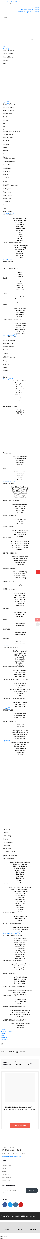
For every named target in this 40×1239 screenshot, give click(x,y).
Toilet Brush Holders (20, 506)
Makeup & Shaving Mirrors (20, 530)
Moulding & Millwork (9, 358)
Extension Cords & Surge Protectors (20, 689)
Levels (5, 181)
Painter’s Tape (20, 333)
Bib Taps (20, 480)
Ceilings (5, 361)
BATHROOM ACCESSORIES (11, 500)
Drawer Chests (20, 955)
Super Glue (20, 288)
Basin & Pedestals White (20, 491)
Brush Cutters (20, 224)
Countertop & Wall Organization (20, 1012)
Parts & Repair (20, 391)
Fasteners (6, 353)
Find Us (20, 1229)
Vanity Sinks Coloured (20, 493)
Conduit (20, 687)
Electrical (6, 646)
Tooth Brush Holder (20, 597)
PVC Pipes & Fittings (10, 406)
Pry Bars (5, 147)
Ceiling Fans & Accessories (20, 651)
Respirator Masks (20, 327)
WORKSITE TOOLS (6, 1031)
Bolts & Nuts (20, 907)
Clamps (5, 154)
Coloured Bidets (20, 623)
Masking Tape (20, 312)
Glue (20, 282)
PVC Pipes (20, 414)
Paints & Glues (7, 260)
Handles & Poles (8, 57)
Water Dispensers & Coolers (20, 731)
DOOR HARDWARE (8, 858)
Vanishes (20, 303)
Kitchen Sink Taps (20, 472)
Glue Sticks (20, 290)
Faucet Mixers (7, 453)
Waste (20, 403)
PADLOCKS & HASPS (9, 913)
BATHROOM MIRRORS (9, 527)
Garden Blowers (20, 228)
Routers (20, 238)
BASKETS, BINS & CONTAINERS (12, 960)
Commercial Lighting (20, 653)
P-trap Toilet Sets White (20, 545)
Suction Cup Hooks (20, 999)
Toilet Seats (20, 549)
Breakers (20, 693)
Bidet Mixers (20, 462)
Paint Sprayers (20, 329)
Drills (20, 232)
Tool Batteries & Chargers (20, 246)
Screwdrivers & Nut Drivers (11, 131)
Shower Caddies (20, 563)
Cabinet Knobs (20, 725)
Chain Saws (20, 226)
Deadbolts (20, 880)
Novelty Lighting (20, 659)
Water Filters (20, 399)
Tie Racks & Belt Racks (20, 939)
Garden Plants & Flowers (10, 855)
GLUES (5, 278)
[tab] (33, 1063)
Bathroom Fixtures (9, 482)
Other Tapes (20, 314)
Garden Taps (20, 474)
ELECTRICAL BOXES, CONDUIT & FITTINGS (16, 680)
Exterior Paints (20, 299)
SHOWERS (6, 609)
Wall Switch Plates (20, 674)
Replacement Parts (20, 716)
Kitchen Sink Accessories (20, 733)
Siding (5, 377)
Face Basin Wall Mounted (20, 489)
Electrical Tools (20, 704)
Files (4, 208)
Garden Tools (7, 829)
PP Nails (20, 911)
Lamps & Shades (20, 661)
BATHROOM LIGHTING (9, 581)
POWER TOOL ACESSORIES (12, 242)
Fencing (5, 370)
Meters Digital (7, 195)
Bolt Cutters (7, 141)
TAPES (5, 304)
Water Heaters (20, 395)
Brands (3, 1033)
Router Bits (20, 256)
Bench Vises (6, 171)
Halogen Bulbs (20, 753)
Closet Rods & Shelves (20, 941)
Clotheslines (20, 1026)
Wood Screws (20, 905)
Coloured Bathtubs (20, 633)
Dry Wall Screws (20, 897)
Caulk (20, 272)
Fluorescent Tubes (20, 749)
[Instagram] (15, 1204)
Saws (20, 234)
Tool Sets (6, 178)
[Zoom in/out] (6, 1236)
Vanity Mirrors (20, 536)
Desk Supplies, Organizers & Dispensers (20, 990)
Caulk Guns (20, 274)
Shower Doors (20, 616)
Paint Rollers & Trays (20, 323)
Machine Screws (20, 899)
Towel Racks (20, 605)
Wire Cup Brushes (20, 250)
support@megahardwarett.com (11, 1156)
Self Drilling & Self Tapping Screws (20, 887)
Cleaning (5, 49)
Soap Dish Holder (20, 601)
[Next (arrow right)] (2, 1238)
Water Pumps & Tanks (20, 381)
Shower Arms (20, 387)
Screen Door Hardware (20, 864)
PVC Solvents (20, 410)
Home (3, 1030)
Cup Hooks (20, 1003)
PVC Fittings (20, 412)
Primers (20, 301)
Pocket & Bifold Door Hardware (20, 862)
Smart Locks (20, 874)
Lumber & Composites (10, 337)
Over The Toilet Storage (20, 572)
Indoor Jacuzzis (20, 644)
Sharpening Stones (9, 162)
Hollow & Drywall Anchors (20, 891)
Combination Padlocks (20, 916)
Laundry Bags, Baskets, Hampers (20, 1024)
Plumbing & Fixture (9, 379)
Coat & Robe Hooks (20, 599)
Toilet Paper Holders (20, 595)
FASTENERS (6, 884)
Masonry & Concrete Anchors (20, 889)
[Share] (2, 1236)
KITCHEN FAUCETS (8, 710)
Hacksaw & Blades (8, 110)
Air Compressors (20, 222)
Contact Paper (20, 959)
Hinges (20, 882)
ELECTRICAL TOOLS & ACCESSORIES (14, 699)
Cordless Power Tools (20, 218)
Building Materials (8, 335)
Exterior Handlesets (20, 868)
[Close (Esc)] (1, 1236)
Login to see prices (20, 1125)
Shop (2, 1035)
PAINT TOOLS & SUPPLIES (12, 320)
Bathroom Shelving (20, 578)
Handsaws (6, 205)
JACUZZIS (6, 638)
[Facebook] (4, 1204)
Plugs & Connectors (20, 672)
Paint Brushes (20, 331)
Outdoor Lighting (20, 657)
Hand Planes (7, 168)
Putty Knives (7, 198)
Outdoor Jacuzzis (20, 642)
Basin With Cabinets (20, 495)
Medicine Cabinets (20, 534)
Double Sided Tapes (20, 308)
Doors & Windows (8, 350)
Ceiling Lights (20, 663)
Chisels (5, 117)
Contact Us (4, 1039)
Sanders (20, 236)
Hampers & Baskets (20, 574)
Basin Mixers (20, 460)
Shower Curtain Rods (20, 561)
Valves (20, 401)
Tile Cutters (6, 202)
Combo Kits (20, 230)
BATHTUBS (6, 629)
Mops (4, 63)
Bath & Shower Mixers (20, 456)
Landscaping (7, 836)
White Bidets (20, 625)
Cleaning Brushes (8, 54)
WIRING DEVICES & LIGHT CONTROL (13, 666)
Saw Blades (20, 254)
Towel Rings (20, 603)
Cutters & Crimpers (9, 158)
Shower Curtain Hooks (20, 559)
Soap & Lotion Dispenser (20, 504)
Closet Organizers (20, 945)
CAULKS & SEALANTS (10, 269)
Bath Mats (20, 512)
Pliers (4, 123)
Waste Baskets (20, 508)
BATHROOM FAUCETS (9, 515)
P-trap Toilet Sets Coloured (20, 541)
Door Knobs (20, 876)
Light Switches (20, 676)
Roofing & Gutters (8, 343)
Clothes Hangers (20, 947)
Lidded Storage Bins (20, 966)
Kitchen (5, 708)
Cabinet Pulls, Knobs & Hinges (20, 927)
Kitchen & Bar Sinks (20, 737)
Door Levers (20, 878)
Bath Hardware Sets (20, 593)
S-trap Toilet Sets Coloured (20, 543)
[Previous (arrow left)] (1, 1238)
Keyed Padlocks (20, 918)
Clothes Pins (20, 1028)
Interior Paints (20, 297)
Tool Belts (20, 258)
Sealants (20, 276)
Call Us (7, 1229)
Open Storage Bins (20, 968)
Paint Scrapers (7, 192)
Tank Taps (20, 478)
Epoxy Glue (20, 286)
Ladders (5, 374)
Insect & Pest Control (9, 852)
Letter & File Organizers (20, 992)
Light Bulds (6, 741)
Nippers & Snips (8, 165)
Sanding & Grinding (20, 248)
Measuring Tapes (8, 138)
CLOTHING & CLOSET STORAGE (12, 935)
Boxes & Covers (20, 685)
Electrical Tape (20, 706)
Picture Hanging (20, 895)
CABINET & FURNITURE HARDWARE (13, 924)
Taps (4, 468)
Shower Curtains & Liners (20, 557)
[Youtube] (20, 1204)
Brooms (5, 60)
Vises (4, 127)
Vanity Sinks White (20, 497)
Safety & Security (8, 211)
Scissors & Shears (8, 107)
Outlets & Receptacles (20, 670)
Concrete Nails (20, 903)
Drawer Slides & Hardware (20, 929)
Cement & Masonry (9, 340)
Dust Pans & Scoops (9, 50)
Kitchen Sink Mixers (20, 458)
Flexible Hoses (20, 393)
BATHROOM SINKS (8, 483)
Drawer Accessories (20, 943)
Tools (4, 102)
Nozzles (5, 839)
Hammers (6, 144)
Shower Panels (20, 614)
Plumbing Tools (20, 383)
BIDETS (5, 620)
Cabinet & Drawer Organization (20, 1014)
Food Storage (20, 1016)
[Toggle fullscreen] (4, 1236)
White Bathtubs (20, 635)
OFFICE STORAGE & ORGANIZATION (14, 986)
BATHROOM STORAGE (9, 568)
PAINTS (5, 293)
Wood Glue (20, 284)
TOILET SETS (7, 538)
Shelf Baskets (20, 970)
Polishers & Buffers (20, 220)
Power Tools (6, 213)
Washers (20, 909)
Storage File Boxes (20, 994)
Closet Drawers (20, 953)
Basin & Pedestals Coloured (20, 487)
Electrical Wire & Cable (20, 691)
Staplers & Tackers (9, 104)
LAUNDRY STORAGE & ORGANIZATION (14, 1020)
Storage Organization (9, 933)
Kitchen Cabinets (20, 739)
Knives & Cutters (8, 134)
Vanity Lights (20, 585)
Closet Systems (20, 951)
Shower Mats (20, 510)
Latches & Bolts (20, 870)
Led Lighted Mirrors (20, 532)
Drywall (5, 367)
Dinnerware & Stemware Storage (20, 1010)
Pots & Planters (8, 842)
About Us (4, 1037)
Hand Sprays (20, 397)
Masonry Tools (7, 114)
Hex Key (5, 120)
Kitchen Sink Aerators (20, 735)
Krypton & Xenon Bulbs (20, 745)
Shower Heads (20, 389)
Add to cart (15, 1106)
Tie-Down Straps (20, 893)
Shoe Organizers (20, 949)
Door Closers (20, 872)
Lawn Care (6, 832)
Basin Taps (20, 476)
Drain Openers (20, 385)
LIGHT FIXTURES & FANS (10, 647)
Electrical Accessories (20, 702)
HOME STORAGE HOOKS (10, 996)
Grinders (20, 240)
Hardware (6, 857)
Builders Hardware (8, 347)
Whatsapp (33, 1229)
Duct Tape (20, 316)
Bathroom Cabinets (20, 576)
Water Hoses (7, 849)
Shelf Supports (20, 901)
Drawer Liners (20, 957)
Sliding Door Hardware (20, 866)
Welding (5, 150)
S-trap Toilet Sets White (20, 547)
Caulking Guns (7, 189)
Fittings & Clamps (20, 683)
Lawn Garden (7, 794)
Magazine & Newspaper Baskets (20, 964)
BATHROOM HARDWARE (10, 590)
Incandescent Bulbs (20, 747)
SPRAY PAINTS (8, 261)
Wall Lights (20, 665)
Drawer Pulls (20, 727)
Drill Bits (20, 252)
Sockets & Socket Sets (10, 185)
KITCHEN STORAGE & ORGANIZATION (14, 1007)
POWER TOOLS (8, 215)
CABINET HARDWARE (9, 721)
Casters (20, 931)
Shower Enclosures (20, 612)
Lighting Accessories (20, 655)
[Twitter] (10, 1204)
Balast (20, 695)
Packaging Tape (20, 310)
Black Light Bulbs (20, 751)
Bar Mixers (20, 464)
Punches (5, 174)
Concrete (6, 364)
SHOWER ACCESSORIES (10, 553)
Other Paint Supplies (20, 325)
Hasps (20, 920)
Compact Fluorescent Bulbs (20, 743)
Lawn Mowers (7, 845)
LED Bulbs (20, 755)
